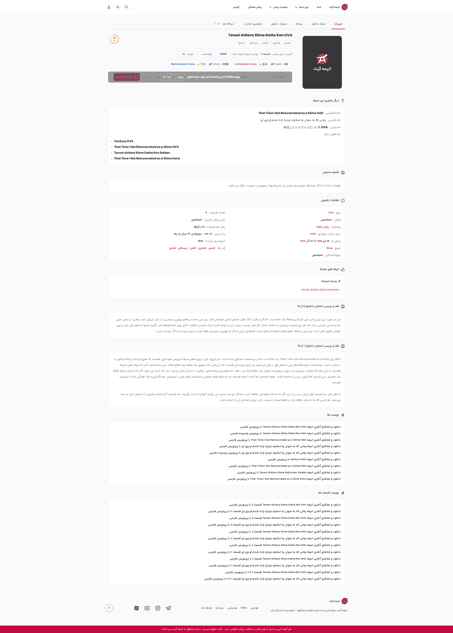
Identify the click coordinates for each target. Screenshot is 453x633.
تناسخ (242, 43)
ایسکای (253, 43)
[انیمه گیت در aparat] (137, 608)
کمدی (288, 43)
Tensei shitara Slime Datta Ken (320, 290)
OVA (331, 213)
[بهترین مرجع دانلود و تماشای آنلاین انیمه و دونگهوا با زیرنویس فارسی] (337, 7)
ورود (180, 77)
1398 (319, 241)
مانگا (330, 248)
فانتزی (276, 43)
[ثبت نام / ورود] (108, 7)
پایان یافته (322, 227)
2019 (313, 234)
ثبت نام (167, 77)
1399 (302, 241)
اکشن (265, 43)
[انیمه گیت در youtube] (147, 608)
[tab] (338, 24)
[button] (302, 7)
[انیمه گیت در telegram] (168, 608)
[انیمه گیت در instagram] (158, 608)
